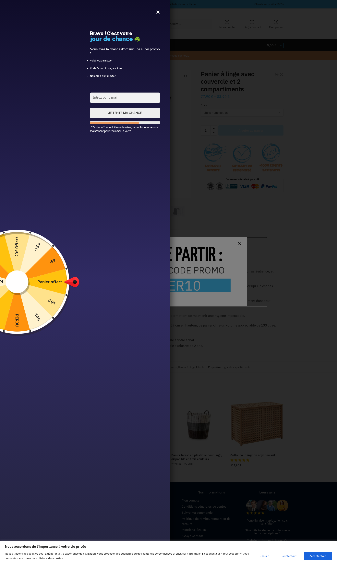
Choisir (264, 556)
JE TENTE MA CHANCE (125, 113)
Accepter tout (317, 556)
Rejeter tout (289, 556)
